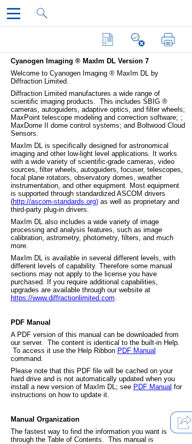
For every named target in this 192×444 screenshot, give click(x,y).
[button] (108, 39)
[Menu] (15, 16)
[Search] (45, 16)
